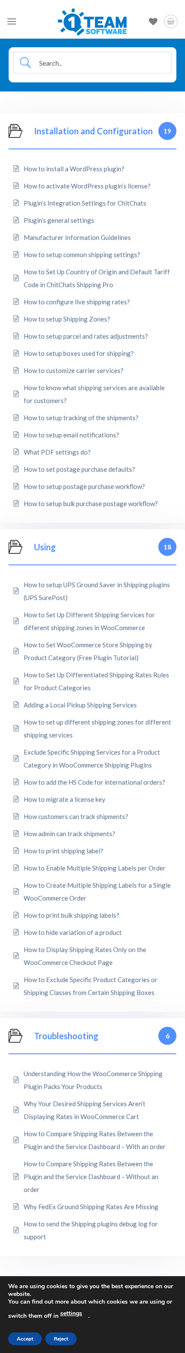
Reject (61, 1338)
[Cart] (171, 21)
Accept (25, 1338)
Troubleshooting (66, 1035)
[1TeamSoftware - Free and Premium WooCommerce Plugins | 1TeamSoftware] (92, 21)
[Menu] (11, 21)
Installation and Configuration (93, 131)
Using (45, 547)
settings (71, 1313)
